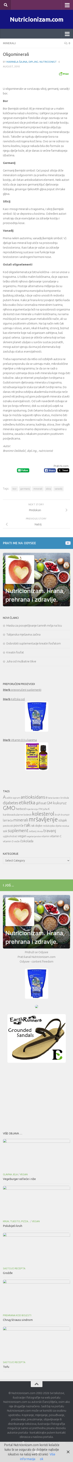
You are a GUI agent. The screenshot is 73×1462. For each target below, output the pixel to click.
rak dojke (36, 825)
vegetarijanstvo (34, 836)
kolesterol (43, 814)
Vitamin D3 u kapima (20, 740)
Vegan (24, 1174)
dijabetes (10, 803)
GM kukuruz (57, 803)
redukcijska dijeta (52, 826)
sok (5, 831)
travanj (49, 830)
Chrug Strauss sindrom (18, 1319)
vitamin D (8, 841)
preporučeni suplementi (22, 689)
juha (45, 809)
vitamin (45, 836)
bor (15, 488)
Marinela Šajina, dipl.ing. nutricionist (31, 61)
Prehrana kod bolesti (17, 1315)
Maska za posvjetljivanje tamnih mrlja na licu (34, 625)
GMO (9, 808)
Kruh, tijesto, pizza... (16, 1221)
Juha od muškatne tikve (21, 661)
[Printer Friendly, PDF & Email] (63, 73)
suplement (18, 830)
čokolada (26, 841)
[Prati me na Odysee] (67, 543)
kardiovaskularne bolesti (17, 814)
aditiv (9, 797)
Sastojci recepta (14, 1268)
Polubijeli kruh (12, 1225)
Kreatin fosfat (15, 652)
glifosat (41, 803)
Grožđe (8, 1273)
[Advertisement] (36, 1096)
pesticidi (8, 825)
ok (41, 1459)
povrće (18, 825)
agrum (16, 797)
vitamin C (56, 836)
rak (27, 825)
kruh (57, 814)
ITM (40, 809)
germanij (25, 488)
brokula (65, 797)
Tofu (6, 1366)
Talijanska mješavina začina (23, 634)
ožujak (62, 820)
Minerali (9, 43)
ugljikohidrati (10, 836)
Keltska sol (14, 699)
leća (10, 820)
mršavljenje (43, 819)
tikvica (40, 831)
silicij (48, 488)
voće (17, 841)
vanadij (58, 488)
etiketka (27, 802)
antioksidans (33, 797)
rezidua (65, 826)
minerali (37, 488)
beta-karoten (54, 798)
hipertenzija (32, 809)
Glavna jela (10, 1174)
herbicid (21, 809)
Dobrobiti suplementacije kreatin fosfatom (33, 643)
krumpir (65, 814)
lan (5, 820)
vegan (22, 836)
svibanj (32, 831)
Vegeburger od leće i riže (19, 1179)
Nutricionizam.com (36, 19)
